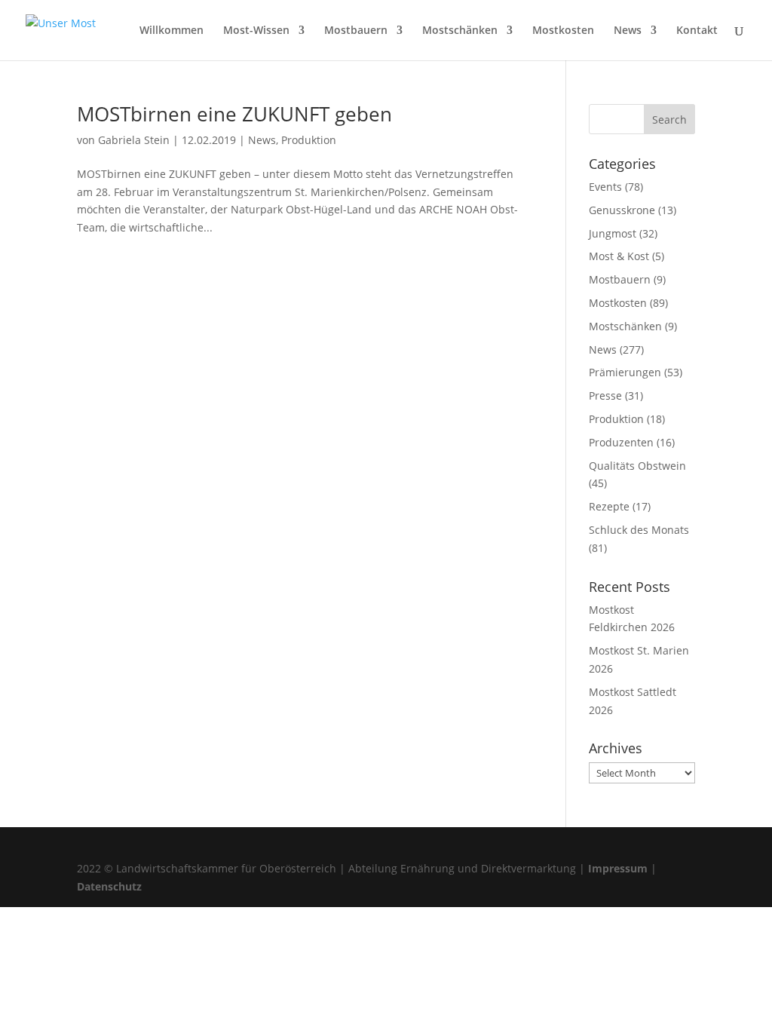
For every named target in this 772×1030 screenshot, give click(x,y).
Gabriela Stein (134, 140)
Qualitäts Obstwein (637, 465)
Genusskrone (622, 210)
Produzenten (621, 442)
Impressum (618, 868)
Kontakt (697, 31)
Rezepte (609, 506)
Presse (605, 395)
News (628, 31)
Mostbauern (356, 31)
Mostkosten (563, 31)
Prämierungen (625, 372)
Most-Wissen (256, 31)
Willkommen (171, 31)
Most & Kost (619, 256)
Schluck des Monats (639, 530)
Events (605, 186)
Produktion (308, 140)
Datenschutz (109, 886)
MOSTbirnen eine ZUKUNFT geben (234, 113)
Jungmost (612, 233)
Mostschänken (460, 31)
